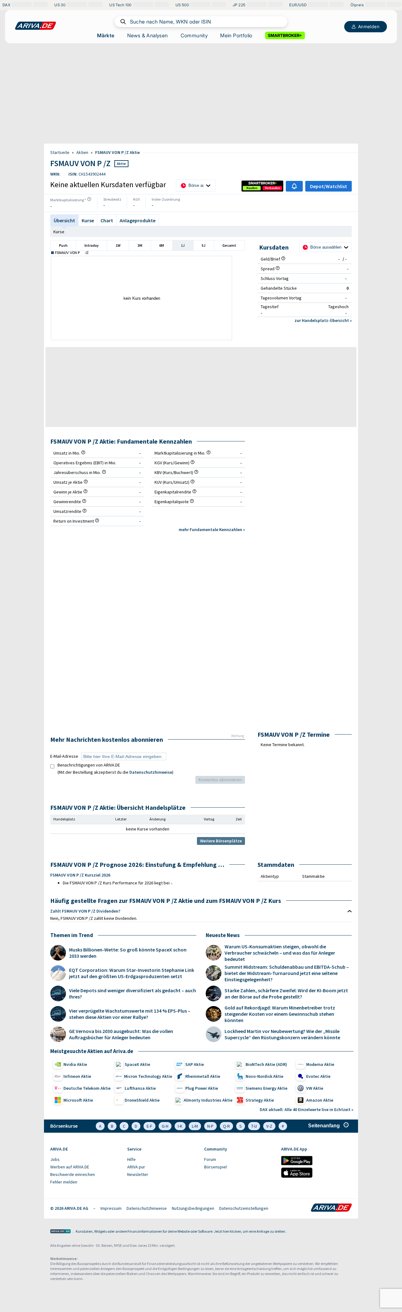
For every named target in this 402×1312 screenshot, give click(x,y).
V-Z (269, 1126)
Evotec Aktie (318, 1076)
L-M (195, 1126)
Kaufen (252, 188)
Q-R (226, 1126)
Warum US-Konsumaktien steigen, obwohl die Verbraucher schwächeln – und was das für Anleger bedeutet (280, 952)
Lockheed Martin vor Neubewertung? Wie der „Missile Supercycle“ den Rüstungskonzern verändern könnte (282, 1034)
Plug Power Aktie (201, 1088)
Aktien (82, 152)
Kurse (58, 231)
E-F (149, 1126)
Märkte (105, 35)
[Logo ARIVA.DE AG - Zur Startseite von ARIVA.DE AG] (60, 1232)
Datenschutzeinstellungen (243, 1208)
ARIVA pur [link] (136, 1167)
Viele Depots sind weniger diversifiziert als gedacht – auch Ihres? (132, 993)
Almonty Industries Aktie (208, 1100)
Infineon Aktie (77, 1076)
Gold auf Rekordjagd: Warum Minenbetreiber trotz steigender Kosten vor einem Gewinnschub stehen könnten (280, 1013)
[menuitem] (85, 1159)
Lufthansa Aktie (140, 1088)
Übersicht (64, 220)
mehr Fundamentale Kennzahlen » (212, 529)
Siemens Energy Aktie (266, 1088)
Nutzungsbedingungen (193, 1208)
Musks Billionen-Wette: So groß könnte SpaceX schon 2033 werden (128, 952)
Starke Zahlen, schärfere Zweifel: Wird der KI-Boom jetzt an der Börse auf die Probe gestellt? (286, 993)
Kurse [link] (88, 220)
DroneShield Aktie (142, 1100)
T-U (254, 1126)
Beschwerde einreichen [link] (72, 1174)
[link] (252, 188)
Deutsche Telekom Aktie (87, 1088)
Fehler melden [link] (63, 1182)
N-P (210, 1126)
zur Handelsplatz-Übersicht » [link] (323, 320)
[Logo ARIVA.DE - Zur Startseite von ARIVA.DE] (331, 1208)
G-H (165, 1126)
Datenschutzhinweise (150, 772)
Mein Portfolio (236, 35)
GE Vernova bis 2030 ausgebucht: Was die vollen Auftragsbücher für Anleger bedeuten (121, 1034)
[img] (89, 199)
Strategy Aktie (260, 1100)
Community (194, 35)
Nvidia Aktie (75, 1064)
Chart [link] (106, 220)
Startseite (59, 152)
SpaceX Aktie (137, 1064)
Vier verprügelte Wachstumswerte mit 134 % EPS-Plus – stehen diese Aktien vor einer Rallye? (129, 1014)
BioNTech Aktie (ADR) (266, 1064)
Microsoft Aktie (78, 1100)
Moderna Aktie (320, 1064)
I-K (180, 1126)
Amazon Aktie (319, 1100)
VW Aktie (314, 1088)
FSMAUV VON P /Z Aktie (117, 152)
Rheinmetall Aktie (202, 1076)
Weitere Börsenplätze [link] (221, 841)
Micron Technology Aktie (148, 1076)
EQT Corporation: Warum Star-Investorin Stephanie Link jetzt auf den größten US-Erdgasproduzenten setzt (131, 973)
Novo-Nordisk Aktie (264, 1076)
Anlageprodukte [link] (137, 220)
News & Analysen (147, 35)
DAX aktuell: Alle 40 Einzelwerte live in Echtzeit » (306, 1109)
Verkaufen (272, 188)
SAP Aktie (194, 1064)
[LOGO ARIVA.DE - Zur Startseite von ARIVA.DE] (35, 26)
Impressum (111, 1208)
